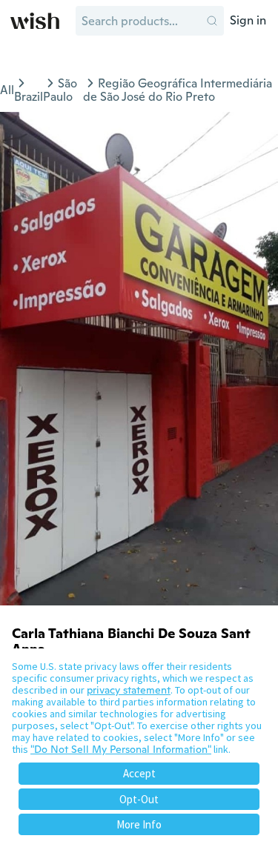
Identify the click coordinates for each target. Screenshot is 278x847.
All (7, 90)
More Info (139, 824)
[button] (212, 21)
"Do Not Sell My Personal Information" (120, 749)
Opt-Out (139, 799)
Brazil (28, 96)
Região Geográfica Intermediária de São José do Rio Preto (177, 90)
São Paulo (60, 90)
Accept (139, 773)
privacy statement (129, 690)
